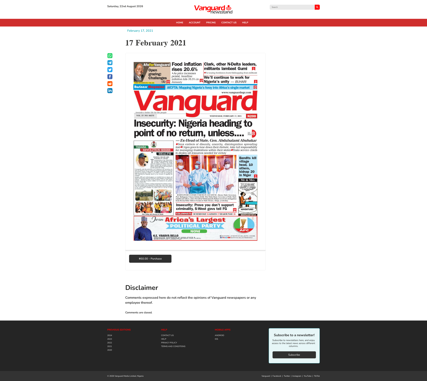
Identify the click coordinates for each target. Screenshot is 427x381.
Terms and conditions (173, 346)
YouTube (307, 376)
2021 (109, 346)
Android (219, 335)
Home (179, 22)
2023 (109, 339)
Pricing (211, 22)
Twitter (287, 376)
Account (194, 22)
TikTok (317, 376)
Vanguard (266, 376)
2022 (109, 342)
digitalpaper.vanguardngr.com (213, 9)
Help (245, 22)
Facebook (277, 376)
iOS (216, 339)
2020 (109, 350)
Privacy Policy (169, 342)
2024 (109, 335)
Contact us (229, 22)
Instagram (296, 376)
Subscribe (294, 355)
